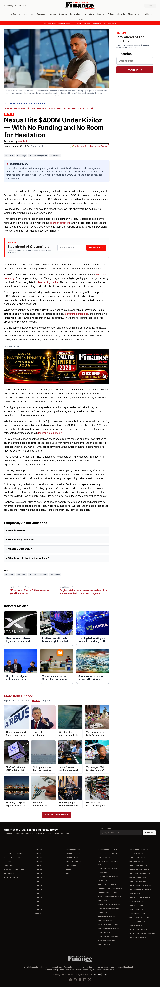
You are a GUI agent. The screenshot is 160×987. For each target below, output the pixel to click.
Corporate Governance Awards (110, 888)
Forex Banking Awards (106, 916)
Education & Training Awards (109, 904)
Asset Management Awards (108, 849)
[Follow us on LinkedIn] (84, 979)
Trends (80, 19)
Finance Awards (104, 944)
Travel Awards (134, 893)
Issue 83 (38, 857)
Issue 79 (38, 873)
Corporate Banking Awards (108, 892)
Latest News (9, 865)
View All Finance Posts (56, 815)
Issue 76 (38, 885)
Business (41, 14)
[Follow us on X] (89, 979)
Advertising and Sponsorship (15, 853)
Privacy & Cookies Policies (14, 869)
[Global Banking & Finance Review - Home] (80, 5)
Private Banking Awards (138, 929)
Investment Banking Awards (108, 928)
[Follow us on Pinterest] (70, 979)
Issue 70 (38, 909)
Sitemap (97, 975)
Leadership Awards (136, 853)
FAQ (68, 873)
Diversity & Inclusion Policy (139, 917)
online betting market (47, 282)
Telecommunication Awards (139, 873)
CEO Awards (102, 872)
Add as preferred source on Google (91, 146)
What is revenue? (17, 530)
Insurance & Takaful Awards (108, 924)
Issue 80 (38, 869)
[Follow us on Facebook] (80, 979)
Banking (63, 14)
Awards (121, 14)
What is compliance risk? (21, 540)
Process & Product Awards (139, 869)
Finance (52, 14)
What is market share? (20, 549)
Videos (111, 14)
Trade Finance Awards (137, 881)
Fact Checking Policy (137, 921)
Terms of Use (9, 873)
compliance (55, 156)
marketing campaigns (76, 314)
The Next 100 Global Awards (140, 885)
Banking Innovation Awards (108, 936)
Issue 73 (38, 897)
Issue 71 (38, 905)
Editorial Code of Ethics (138, 913)
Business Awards (104, 857)
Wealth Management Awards (140, 889)
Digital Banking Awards (106, 940)
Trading (100, 14)
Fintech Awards (104, 900)
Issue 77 (38, 881)
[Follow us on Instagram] (75, 979)
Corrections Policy (136, 909)
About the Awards (73, 849)
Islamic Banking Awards (138, 857)
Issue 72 (38, 901)
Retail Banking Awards (137, 937)
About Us (7, 849)
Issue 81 (38, 865)
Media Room (71, 869)
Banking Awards (104, 932)
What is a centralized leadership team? (28, 558)
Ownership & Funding (137, 905)
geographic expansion (49, 433)
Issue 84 (38, 853)
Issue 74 (38, 893)
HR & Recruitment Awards (138, 877)
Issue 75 (38, 889)
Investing (89, 14)
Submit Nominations (73, 861)
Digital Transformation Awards (109, 896)
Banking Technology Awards (109, 868)
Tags (104, 975)
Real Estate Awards (136, 861)
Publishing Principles (136, 901)
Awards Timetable (73, 853)
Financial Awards (135, 925)
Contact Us (8, 861)
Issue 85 (38, 849)
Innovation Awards (105, 920)
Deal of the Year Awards (107, 884)
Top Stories (14, 14)
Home (7, 108)
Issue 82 (38, 861)
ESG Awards (102, 912)
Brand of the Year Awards (108, 853)
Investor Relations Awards (139, 849)
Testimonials (71, 865)
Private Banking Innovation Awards (142, 933)
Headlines (147, 14)
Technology (76, 14)
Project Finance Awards (138, 865)
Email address (105, 829)
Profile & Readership (12, 857)
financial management (38, 156)
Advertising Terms (11, 877)
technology (21, 156)
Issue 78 (38, 877)
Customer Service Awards (108, 876)
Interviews (28, 14)
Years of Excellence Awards (140, 897)
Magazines (133, 14)
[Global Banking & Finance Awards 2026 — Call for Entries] (57, 366)
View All (38, 913)
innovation (9, 156)
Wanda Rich (24, 141)
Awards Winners (72, 857)
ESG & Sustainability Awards (108, 908)
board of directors (60, 223)
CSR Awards (102, 880)
